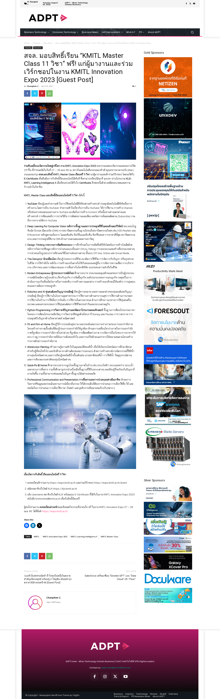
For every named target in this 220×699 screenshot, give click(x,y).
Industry (36, 43)
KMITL (36, 536)
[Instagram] (105, 677)
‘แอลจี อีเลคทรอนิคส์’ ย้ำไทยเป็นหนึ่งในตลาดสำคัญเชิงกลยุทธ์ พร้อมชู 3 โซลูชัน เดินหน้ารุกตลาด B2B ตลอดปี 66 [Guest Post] (48, 579)
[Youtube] (194, 4)
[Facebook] (186, 4)
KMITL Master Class (109, 536)
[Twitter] (190, 4)
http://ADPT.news (53, 602)
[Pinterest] (42, 93)
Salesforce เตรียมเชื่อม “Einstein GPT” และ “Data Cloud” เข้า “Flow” (110, 577)
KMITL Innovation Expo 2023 (55, 536)
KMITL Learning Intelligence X (84, 536)
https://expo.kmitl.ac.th (55, 511)
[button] (192, 32)
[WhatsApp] (49, 93)
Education (47, 43)
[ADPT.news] (48, 18)
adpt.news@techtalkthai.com (115, 667)
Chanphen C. (33, 86)
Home (27, 43)
